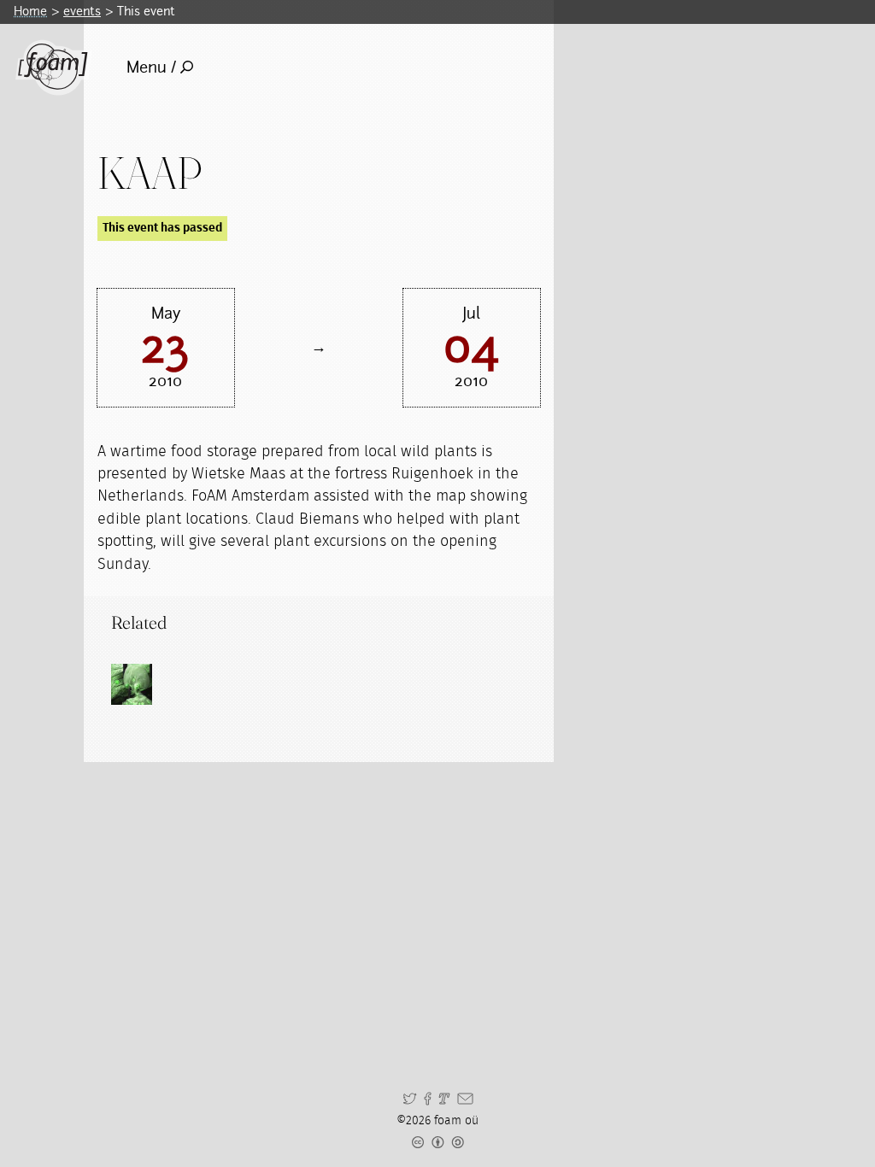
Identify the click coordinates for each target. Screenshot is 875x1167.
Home (30, 11)
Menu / (151, 67)
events (82, 11)
